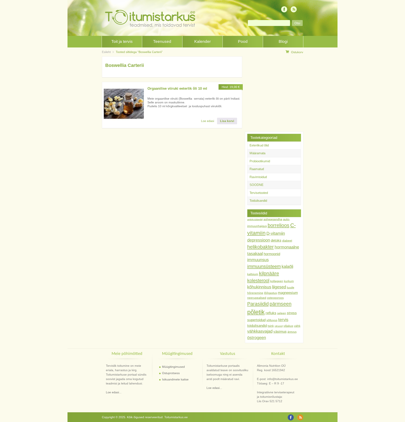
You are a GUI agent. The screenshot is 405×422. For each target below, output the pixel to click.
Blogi (283, 41)
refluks (271, 313)
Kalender (202, 41)
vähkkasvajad (260, 331)
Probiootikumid (260, 161)
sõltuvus (271, 320)
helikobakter (260, 247)
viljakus (288, 325)
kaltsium (252, 274)
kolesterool (258, 280)
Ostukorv (297, 52)
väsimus (280, 331)
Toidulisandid (258, 200)
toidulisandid (257, 325)
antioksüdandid (255, 219)
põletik (256, 311)
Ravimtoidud (258, 177)
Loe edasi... (114, 392)
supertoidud (256, 320)
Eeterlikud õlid (259, 145)
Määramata (257, 153)
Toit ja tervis (122, 41)
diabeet (287, 240)
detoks (276, 240)
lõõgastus (270, 293)
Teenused (162, 41)
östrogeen (256, 337)
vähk (297, 325)
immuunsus (258, 259)
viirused (279, 326)
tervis (283, 319)
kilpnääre (269, 273)
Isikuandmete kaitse (175, 379)
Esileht (106, 52)
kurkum (289, 281)
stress (292, 313)
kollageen (276, 281)
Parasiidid (258, 304)
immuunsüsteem (264, 266)
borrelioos (278, 225)
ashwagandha (272, 219)
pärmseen (281, 304)
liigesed (279, 287)
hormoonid (272, 254)
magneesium (288, 293)
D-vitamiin (275, 233)
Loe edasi (207, 121)
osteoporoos (275, 297)
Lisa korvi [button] (227, 121)
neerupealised (256, 297)
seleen (281, 313)
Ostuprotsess (171, 373)
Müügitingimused (173, 366)
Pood (243, 41)
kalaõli (287, 266)
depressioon (258, 240)
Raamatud (257, 169)
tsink (271, 325)
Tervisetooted (259, 193)
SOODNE (256, 185)
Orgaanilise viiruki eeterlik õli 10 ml (177, 89)
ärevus (292, 331)
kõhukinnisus (259, 287)
